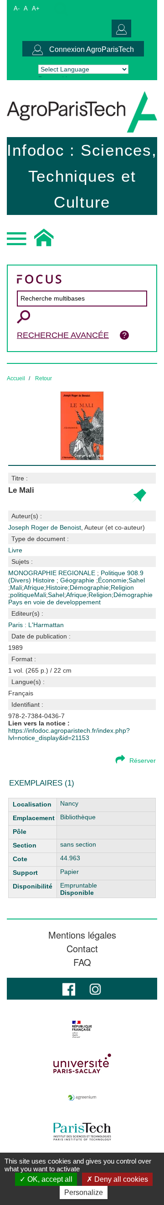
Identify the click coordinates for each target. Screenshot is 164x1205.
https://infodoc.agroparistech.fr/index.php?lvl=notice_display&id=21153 (69, 734)
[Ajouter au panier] (138, 496)
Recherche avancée (63, 335)
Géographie (78, 580)
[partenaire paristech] (82, 1131)
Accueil (16, 378)
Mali (16, 587)
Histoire (44, 580)
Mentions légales (82, 934)
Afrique (34, 587)
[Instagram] (95, 988)
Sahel (136, 580)
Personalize (83, 1192)
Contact (82, 948)
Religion (122, 587)
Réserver (142, 760)
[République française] (82, 1029)
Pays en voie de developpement (54, 602)
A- (17, 8)
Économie (112, 580)
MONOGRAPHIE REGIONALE (52, 573)
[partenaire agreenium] (82, 1097)
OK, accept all (49, 1179)
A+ (36, 8)
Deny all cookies (120, 1179)
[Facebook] (69, 988)
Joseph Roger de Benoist (76, 527)
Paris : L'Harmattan (36, 624)
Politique (114, 573)
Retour (43, 378)
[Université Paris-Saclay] (82, 1063)
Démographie (89, 587)
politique (22, 594)
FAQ (82, 962)
